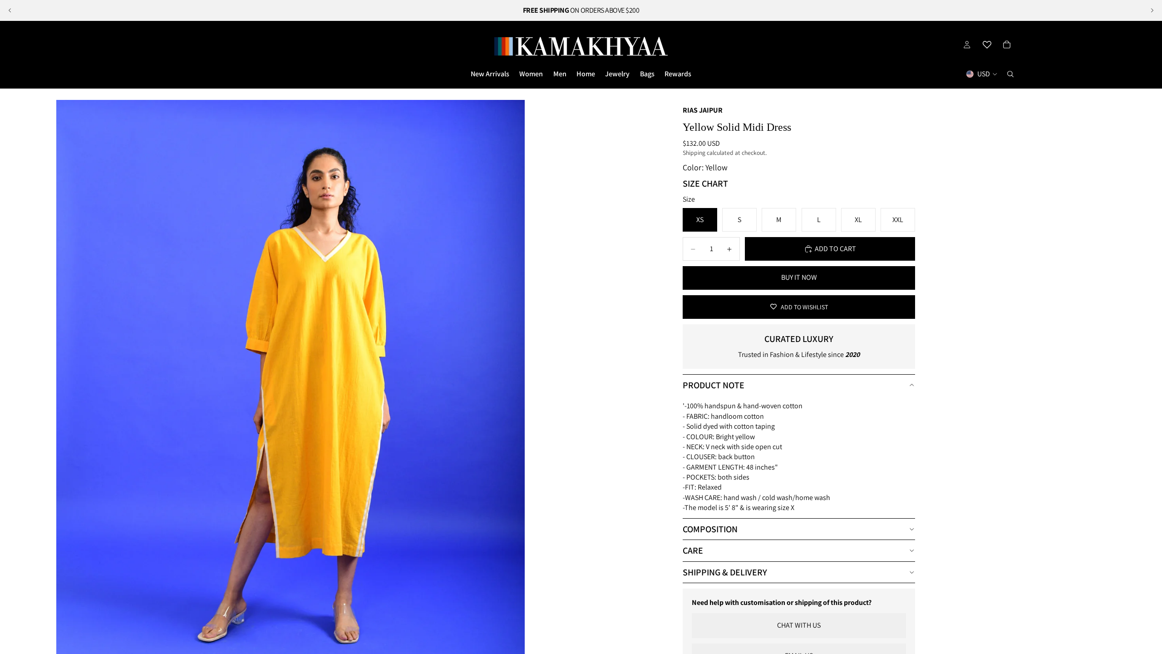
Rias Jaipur (703, 110)
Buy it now (799, 277)
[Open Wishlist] (987, 44)
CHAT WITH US (799, 625)
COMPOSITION (710, 529)
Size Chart (705, 183)
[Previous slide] (10, 10)
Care (693, 550)
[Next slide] (1152, 10)
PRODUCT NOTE (713, 385)
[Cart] (1007, 44)
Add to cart (835, 248)
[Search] (1010, 74)
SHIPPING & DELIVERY (725, 572)
